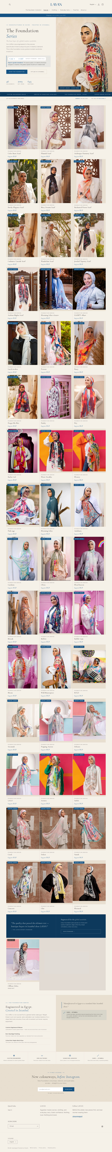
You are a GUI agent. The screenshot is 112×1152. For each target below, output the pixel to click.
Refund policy (33, 1147)
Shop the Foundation (17, 71)
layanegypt (15, 1148)
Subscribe (68, 1089)
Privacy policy (42, 1147)
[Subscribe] (37, 1126)
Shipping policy (52, 1147)
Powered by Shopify (23, 1148)
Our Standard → (69, 931)
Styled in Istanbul (37, 71)
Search (10, 1110)
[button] (10, 4)
